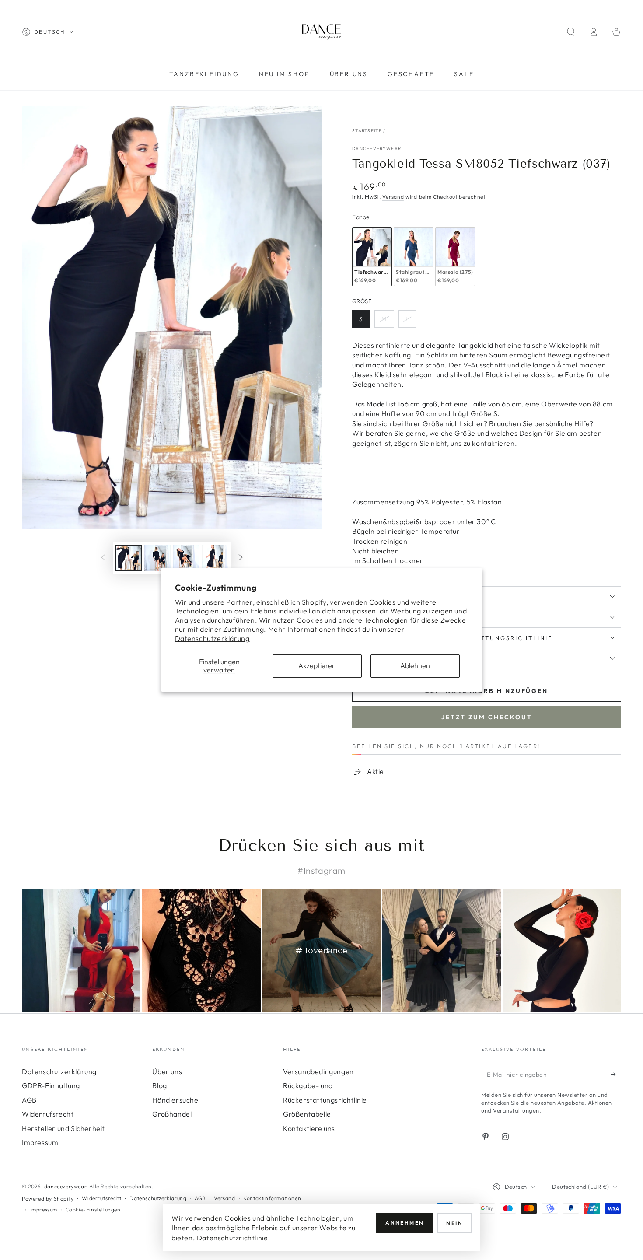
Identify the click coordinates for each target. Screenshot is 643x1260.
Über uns (167, 1071)
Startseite (367, 130)
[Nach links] (103, 557)
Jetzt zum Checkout (486, 717)
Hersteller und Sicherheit (63, 1128)
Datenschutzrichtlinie (232, 1237)
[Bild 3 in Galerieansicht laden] (186, 558)
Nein (454, 1223)
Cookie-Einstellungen (93, 1209)
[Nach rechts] (240, 557)
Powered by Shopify (48, 1198)
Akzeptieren (317, 665)
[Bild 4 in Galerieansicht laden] (215, 558)
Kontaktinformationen (272, 1198)
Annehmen (404, 1222)
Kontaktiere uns (309, 1128)
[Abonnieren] (616, 1074)
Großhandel (172, 1114)
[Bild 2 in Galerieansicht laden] (157, 558)
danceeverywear (376, 148)
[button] (570, 32)
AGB (29, 1100)
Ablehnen (415, 665)
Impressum (40, 1142)
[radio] (372, 256)
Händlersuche (175, 1100)
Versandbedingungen (318, 1071)
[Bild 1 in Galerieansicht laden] (128, 558)
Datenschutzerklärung (212, 638)
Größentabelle (307, 1114)
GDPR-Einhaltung (51, 1085)
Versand (393, 196)
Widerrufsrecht (47, 1114)
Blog (159, 1085)
